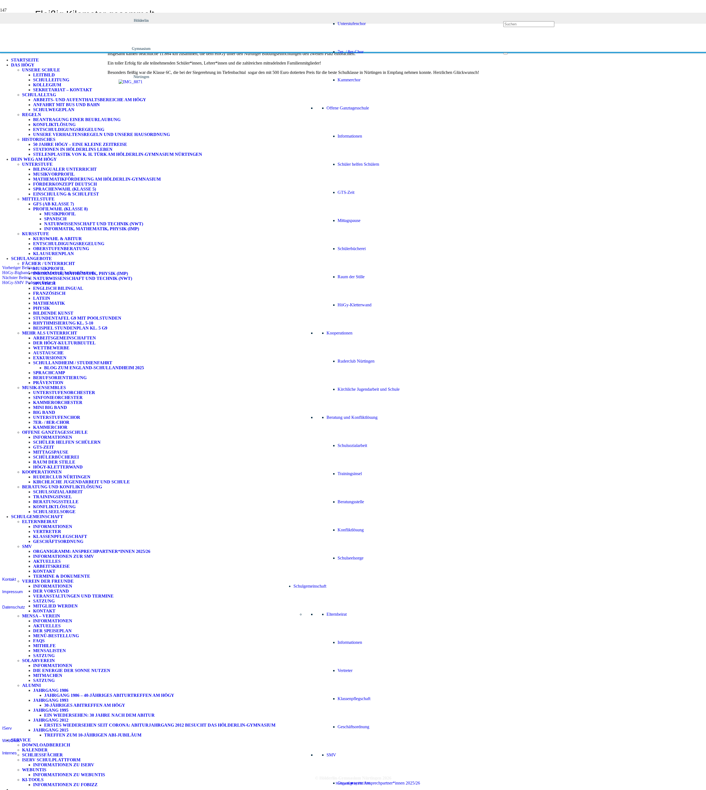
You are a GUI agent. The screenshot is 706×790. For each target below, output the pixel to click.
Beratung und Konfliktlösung (352, 417)
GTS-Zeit (346, 192)
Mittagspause (349, 220)
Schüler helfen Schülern (358, 164)
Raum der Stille (351, 276)
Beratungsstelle (351, 501)
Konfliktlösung (351, 529)
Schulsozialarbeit (352, 445)
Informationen (350, 136)
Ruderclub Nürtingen (356, 361)
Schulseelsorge (350, 558)
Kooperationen (339, 333)
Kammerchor (349, 79)
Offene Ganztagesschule (348, 108)
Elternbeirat (337, 614)
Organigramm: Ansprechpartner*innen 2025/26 (379, 783)
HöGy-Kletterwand (354, 304)
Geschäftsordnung (353, 726)
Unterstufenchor (352, 23)
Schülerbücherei (352, 248)
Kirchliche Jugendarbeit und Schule (369, 389)
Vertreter (345, 670)
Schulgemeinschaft (309, 586)
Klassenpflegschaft (354, 698)
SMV (331, 754)
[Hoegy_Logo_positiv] (141, 265)
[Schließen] (505, 53)
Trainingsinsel (350, 473)
